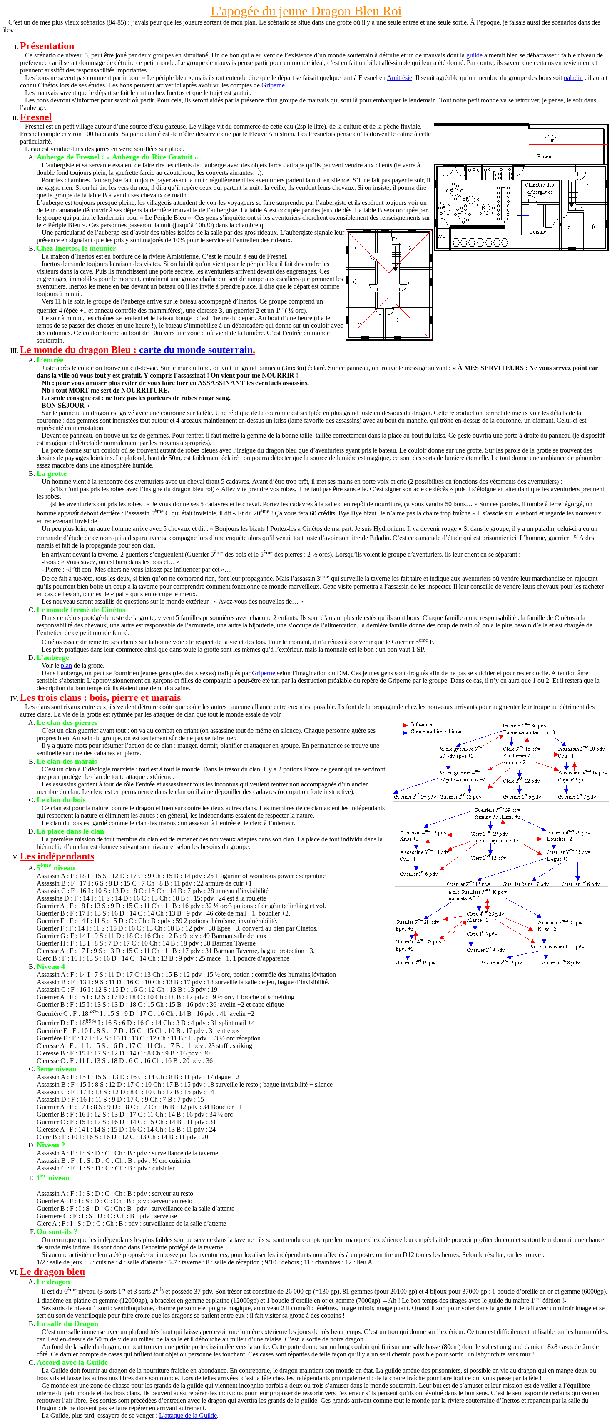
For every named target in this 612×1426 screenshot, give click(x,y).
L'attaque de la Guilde (188, 1415)
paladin (573, 77)
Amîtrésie (399, 77)
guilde (474, 55)
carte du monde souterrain (196, 349)
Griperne (273, 85)
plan (66, 665)
